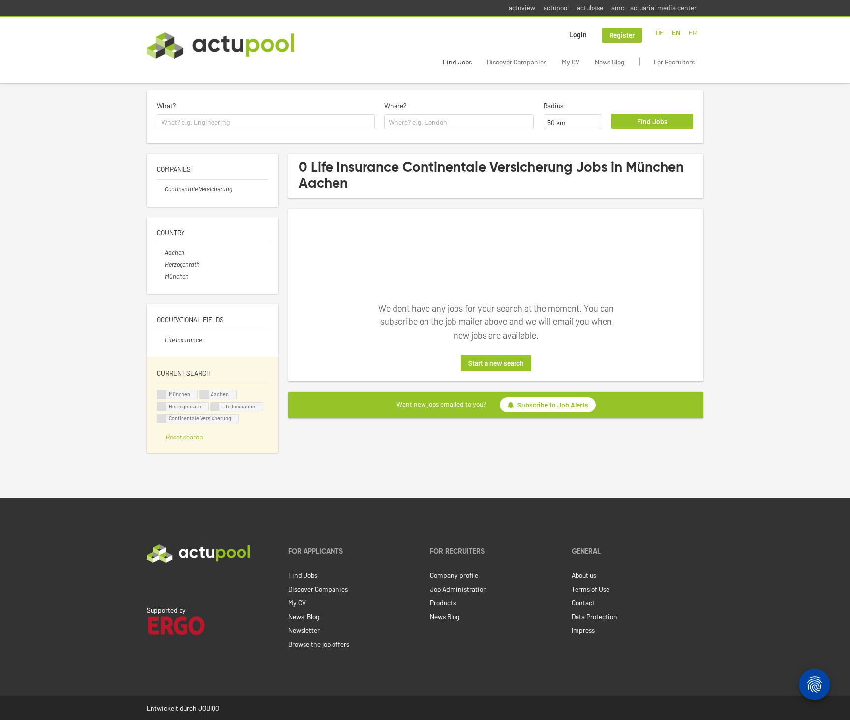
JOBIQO (208, 708)
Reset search (184, 437)
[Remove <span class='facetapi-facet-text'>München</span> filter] (161, 394)
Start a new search (496, 363)
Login (578, 35)
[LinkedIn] (152, 583)
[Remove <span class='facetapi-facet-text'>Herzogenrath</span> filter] (161, 407)
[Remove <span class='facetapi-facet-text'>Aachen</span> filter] (204, 394)
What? (166, 105)
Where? (395, 105)
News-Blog (303, 616)
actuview (522, 7)
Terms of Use (590, 589)
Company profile (454, 575)
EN (676, 33)
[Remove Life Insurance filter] (161, 340)
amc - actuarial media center (654, 7)
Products (443, 602)
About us (584, 575)
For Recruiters (674, 62)
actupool (556, 7)
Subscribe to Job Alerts (552, 405)
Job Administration (458, 589)
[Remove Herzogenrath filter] (161, 264)
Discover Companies (516, 62)
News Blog (609, 62)
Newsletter (304, 630)
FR (693, 33)
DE (660, 33)
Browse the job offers (318, 644)
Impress (583, 630)
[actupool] (220, 45)
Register (622, 35)
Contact (583, 602)
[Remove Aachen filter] (161, 252)
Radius (553, 105)
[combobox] (266, 122)
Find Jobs (457, 62)
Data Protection (594, 616)
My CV (570, 62)
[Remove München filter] (161, 276)
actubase (590, 7)
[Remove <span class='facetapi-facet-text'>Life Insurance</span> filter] (215, 407)
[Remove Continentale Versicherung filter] (161, 189)
